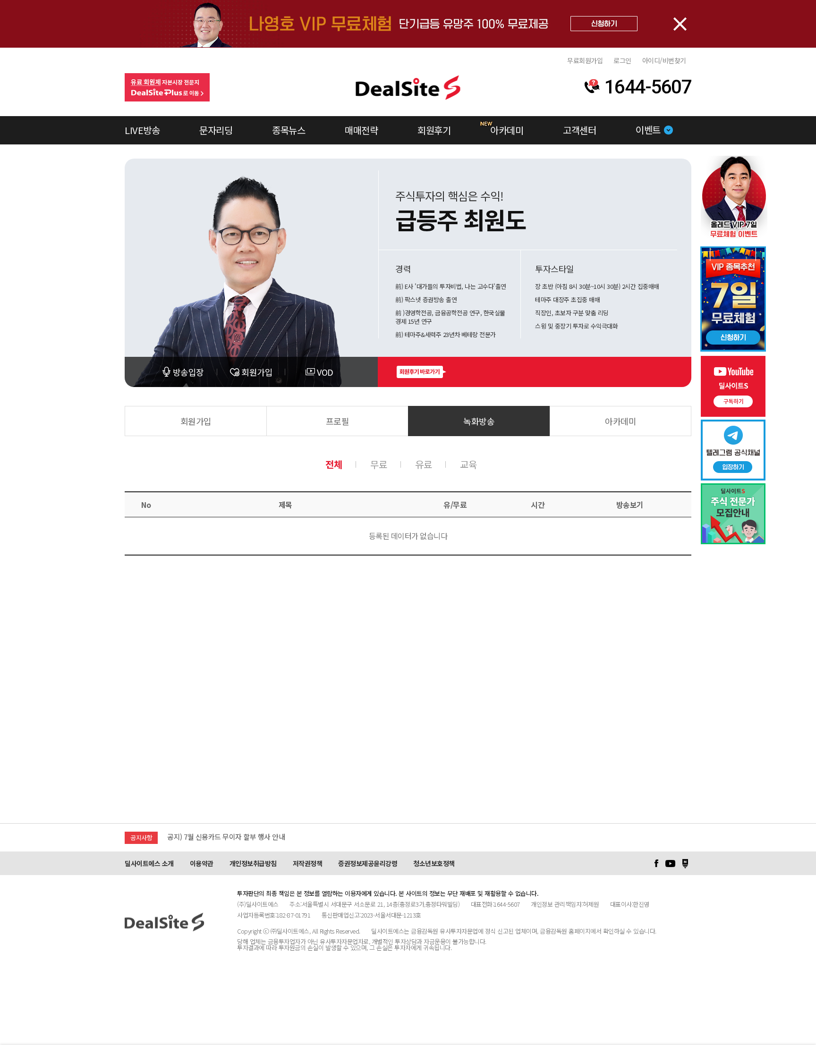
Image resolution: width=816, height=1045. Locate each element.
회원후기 (433, 130)
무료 (378, 464)
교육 (468, 464)
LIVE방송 (142, 130)
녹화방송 (478, 421)
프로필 (337, 421)
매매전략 (361, 130)
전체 (333, 464)
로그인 (622, 60)
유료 (423, 464)
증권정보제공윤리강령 (367, 863)
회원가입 (196, 421)
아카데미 (506, 130)
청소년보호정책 (434, 863)
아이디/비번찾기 (664, 60)
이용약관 (201, 863)
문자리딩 (215, 130)
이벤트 (648, 129)
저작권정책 (308, 863)
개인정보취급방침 (253, 863)
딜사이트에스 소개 (149, 863)
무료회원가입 (585, 60)
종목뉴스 (288, 130)
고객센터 (579, 130)
